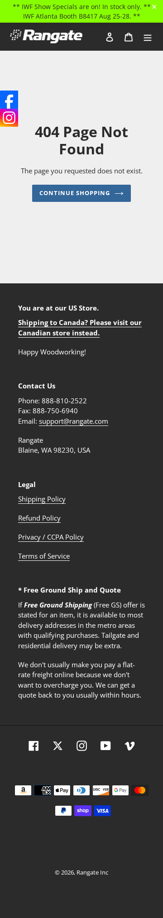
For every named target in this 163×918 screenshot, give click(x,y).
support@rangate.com (73, 421)
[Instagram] (9, 118)
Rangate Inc (92, 872)
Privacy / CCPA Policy (51, 536)
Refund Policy (39, 517)
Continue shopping (74, 193)
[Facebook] (9, 100)
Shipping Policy (42, 498)
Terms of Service (44, 555)
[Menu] (147, 37)
